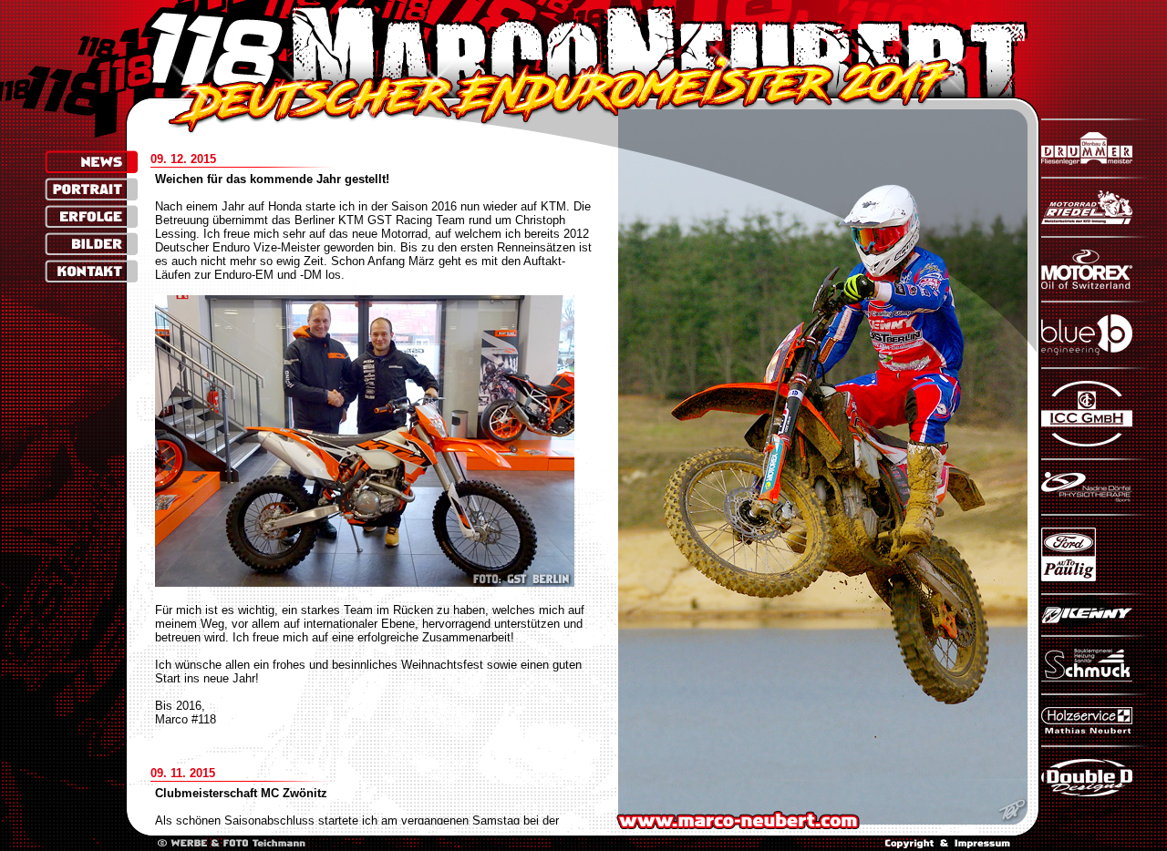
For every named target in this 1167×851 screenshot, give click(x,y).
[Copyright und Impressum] (947, 844)
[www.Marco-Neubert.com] (584, 49)
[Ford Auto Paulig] (1096, 577)
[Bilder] (92, 243)
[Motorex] (1096, 285)
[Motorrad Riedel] (1096, 220)
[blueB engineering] (1096, 351)
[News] (92, 161)
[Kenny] (1096, 619)
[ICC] (1096, 442)
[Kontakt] (92, 271)
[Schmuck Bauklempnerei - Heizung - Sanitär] (1096, 677)
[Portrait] (92, 189)
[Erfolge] (92, 216)
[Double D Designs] (1096, 792)
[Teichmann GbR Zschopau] (231, 844)
